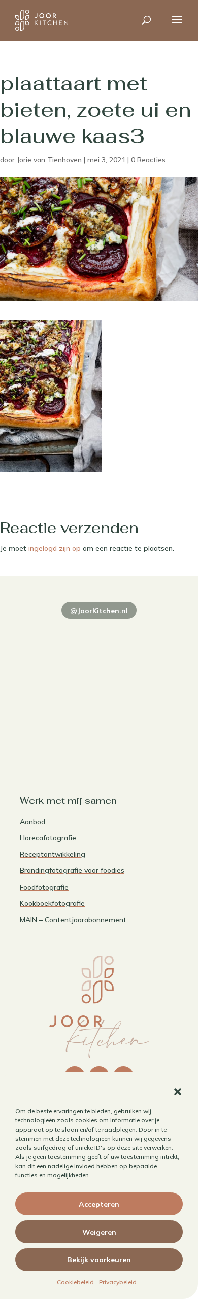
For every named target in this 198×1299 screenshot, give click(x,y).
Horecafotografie (48, 837)
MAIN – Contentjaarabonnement (73, 919)
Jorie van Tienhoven (49, 159)
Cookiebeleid (75, 1282)
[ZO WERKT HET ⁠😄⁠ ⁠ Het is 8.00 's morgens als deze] (58, 684)
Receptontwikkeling (52, 854)
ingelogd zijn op (54, 548)
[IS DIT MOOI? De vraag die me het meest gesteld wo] (58, 636)
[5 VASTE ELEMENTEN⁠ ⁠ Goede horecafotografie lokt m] (58, 732)
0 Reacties (148, 159)
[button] (178, 1091)
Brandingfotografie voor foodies (72, 870)
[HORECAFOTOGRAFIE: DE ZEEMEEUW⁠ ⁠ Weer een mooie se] (140, 684)
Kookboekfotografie (52, 903)
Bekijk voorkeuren (99, 1260)
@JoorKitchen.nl (99, 610)
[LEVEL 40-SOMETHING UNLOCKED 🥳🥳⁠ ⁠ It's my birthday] (140, 636)
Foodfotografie (44, 887)
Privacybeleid (118, 1282)
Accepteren (99, 1204)
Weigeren (99, 1232)
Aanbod (32, 821)
